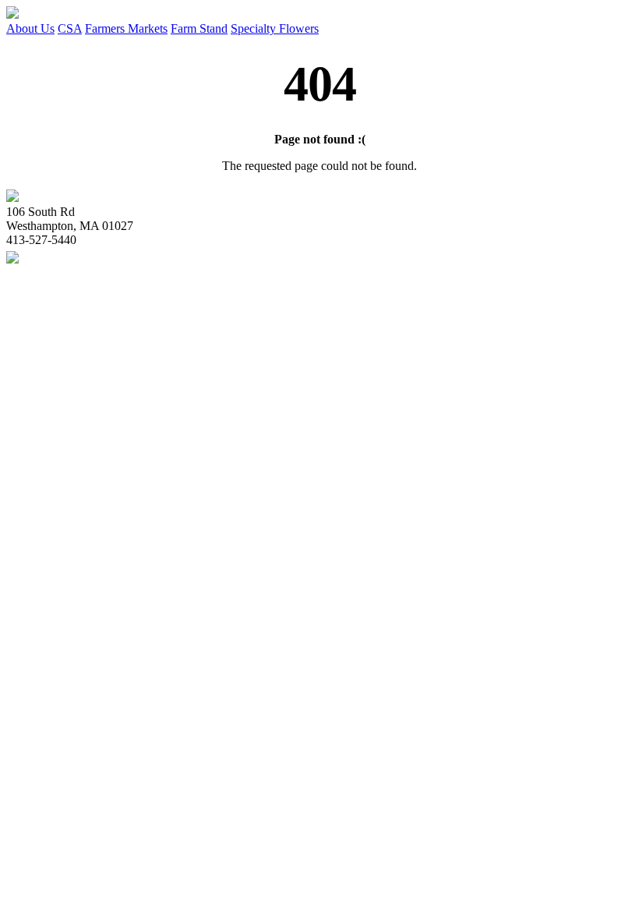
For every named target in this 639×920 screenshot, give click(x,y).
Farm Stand (199, 28)
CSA (70, 28)
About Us (30, 28)
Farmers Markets (126, 28)
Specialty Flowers (275, 28)
